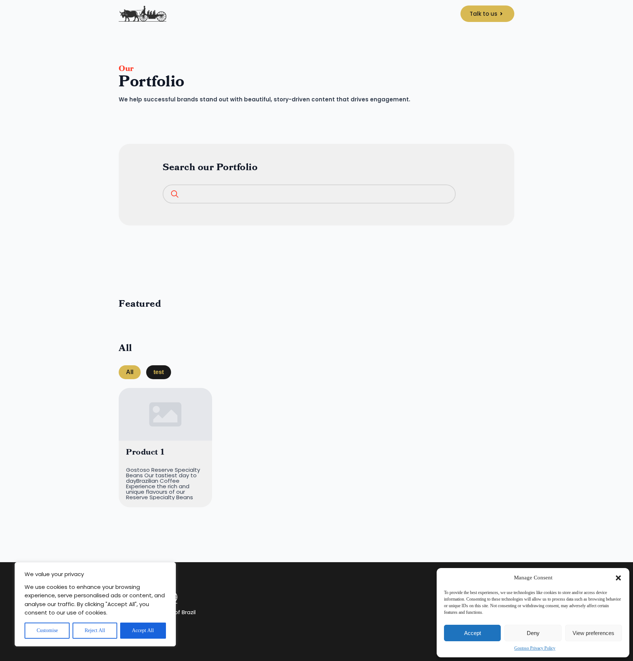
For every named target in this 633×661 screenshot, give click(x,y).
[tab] (130, 372)
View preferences (593, 633)
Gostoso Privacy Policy (534, 648)
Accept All (143, 630)
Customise (47, 630)
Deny (533, 633)
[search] (172, 194)
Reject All (95, 630)
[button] (618, 578)
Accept (472, 633)
